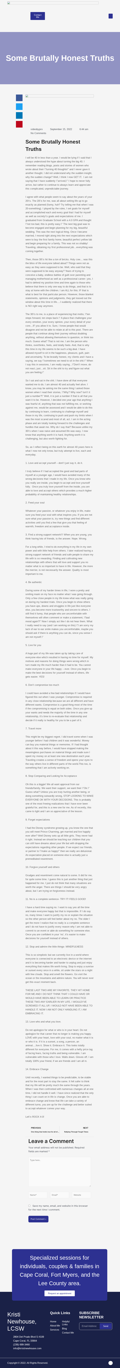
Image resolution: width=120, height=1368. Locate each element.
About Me (55, 1325)
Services (54, 1330)
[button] (111, 16)
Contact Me (68, 1332)
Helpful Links (66, 1323)
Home (53, 1321)
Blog (64, 1328)
